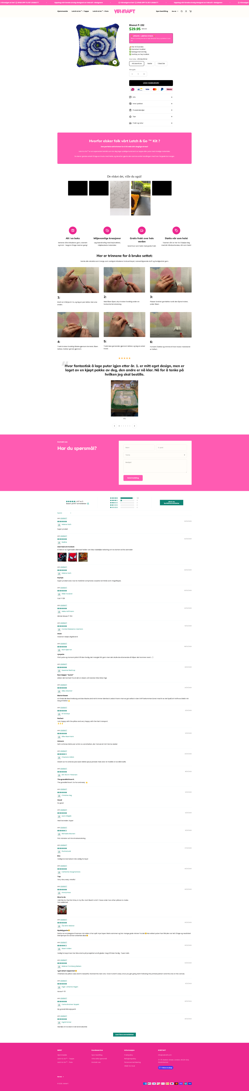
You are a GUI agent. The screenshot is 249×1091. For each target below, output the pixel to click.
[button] (114, 498)
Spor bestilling (162, 11)
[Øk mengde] (144, 74)
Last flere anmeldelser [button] (124, 1034)
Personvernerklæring (132, 1062)
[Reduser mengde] (132, 74)
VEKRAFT (63, 518)
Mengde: (132, 69)
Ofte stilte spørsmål (99, 1059)
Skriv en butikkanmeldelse (171, 502)
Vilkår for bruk (129, 1066)
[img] (77, 501)
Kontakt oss (96, 1062)
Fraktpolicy (128, 1055)
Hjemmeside (62, 11)
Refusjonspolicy (130, 1059)
